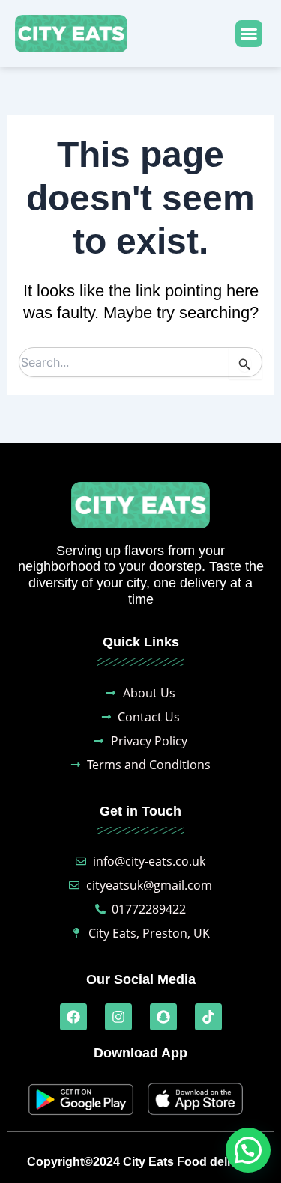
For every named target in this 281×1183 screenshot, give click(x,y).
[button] (248, 33)
